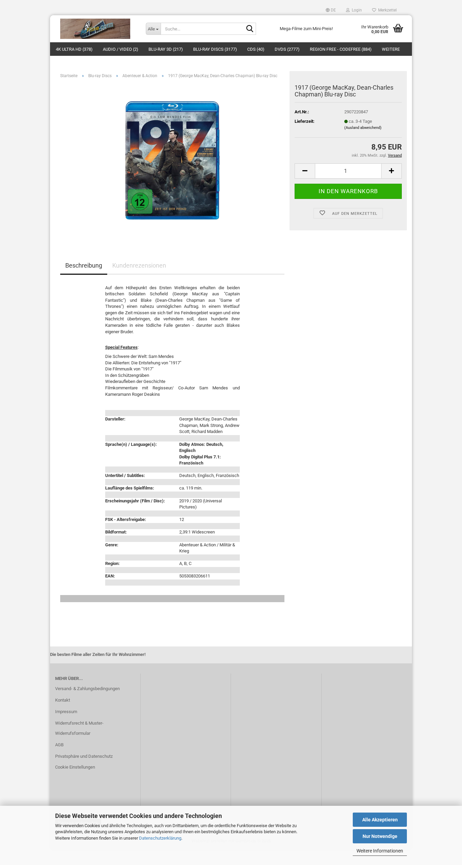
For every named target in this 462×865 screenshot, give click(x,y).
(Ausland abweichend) (363, 128)
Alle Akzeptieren (380, 819)
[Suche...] (249, 29)
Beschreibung (83, 265)
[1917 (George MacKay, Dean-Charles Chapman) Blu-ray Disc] (172, 159)
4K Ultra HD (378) (74, 49)
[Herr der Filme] (95, 28)
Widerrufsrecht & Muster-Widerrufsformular (79, 728)
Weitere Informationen (379, 850)
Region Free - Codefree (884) (341, 49)
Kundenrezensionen (139, 265)
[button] (331, 10)
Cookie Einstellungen (75, 767)
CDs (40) (255, 49)
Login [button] (356, 10)
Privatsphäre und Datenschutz (84, 756)
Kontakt (62, 700)
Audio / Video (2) (120, 49)
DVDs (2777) (287, 49)
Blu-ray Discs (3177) (215, 49)
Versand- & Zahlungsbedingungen (87, 688)
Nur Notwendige (380, 836)
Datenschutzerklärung (160, 838)
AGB (59, 744)
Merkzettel (386, 10)
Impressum (66, 711)
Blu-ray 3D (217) (165, 49)
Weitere (391, 49)
